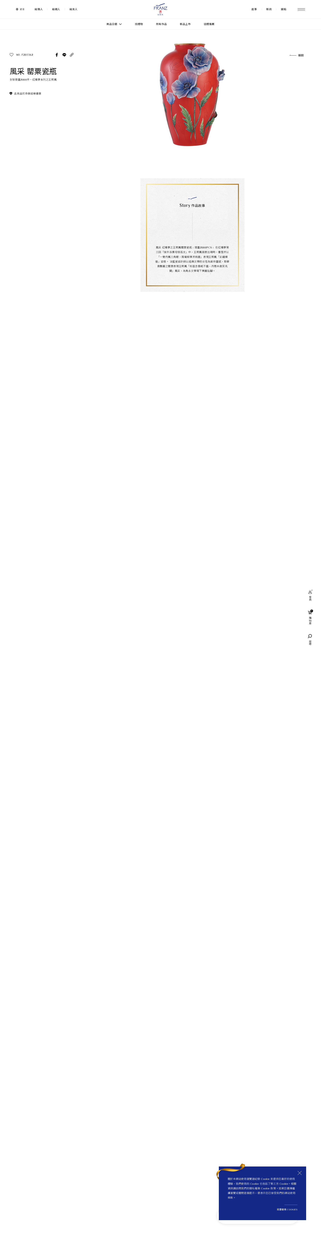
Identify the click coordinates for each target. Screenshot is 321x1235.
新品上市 (185, 24)
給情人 (39, 9)
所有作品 (161, 24)
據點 (283, 9)
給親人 (56, 9)
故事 (254, 9)
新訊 (269, 9)
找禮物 (139, 24)
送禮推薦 (209, 24)
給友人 (73, 9)
